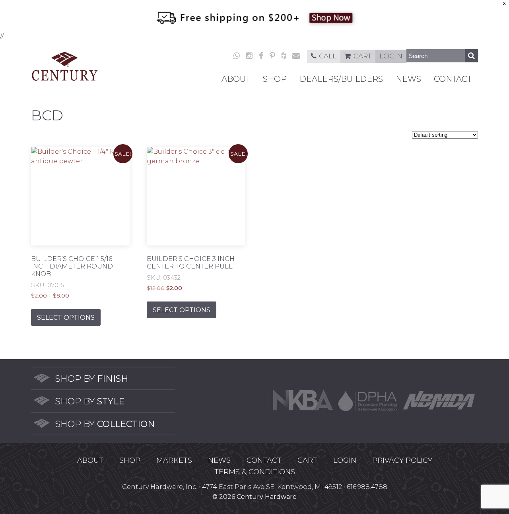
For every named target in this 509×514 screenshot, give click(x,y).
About (235, 79)
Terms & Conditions (254, 472)
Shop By (91, 378)
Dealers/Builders (341, 79)
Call (327, 56)
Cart (362, 56)
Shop (275, 79)
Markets (174, 460)
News (408, 79)
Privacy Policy (402, 460)
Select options (66, 317)
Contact (453, 79)
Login (390, 56)
